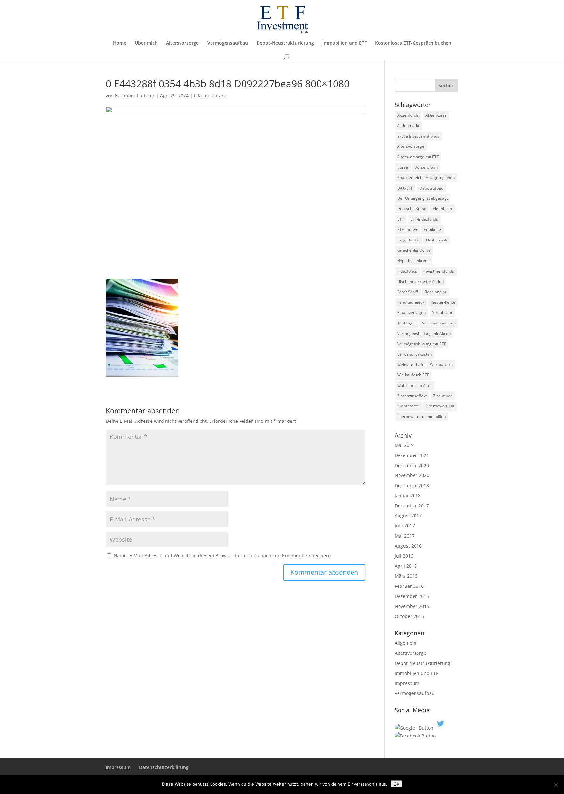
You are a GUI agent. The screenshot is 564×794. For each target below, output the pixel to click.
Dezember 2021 (412, 455)
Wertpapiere (441, 364)
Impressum (407, 683)
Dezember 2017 (412, 506)
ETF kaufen (407, 229)
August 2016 (408, 546)
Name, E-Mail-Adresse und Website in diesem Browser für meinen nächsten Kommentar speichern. (223, 556)
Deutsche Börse (411, 208)
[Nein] (556, 785)
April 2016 (406, 566)
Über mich (146, 43)
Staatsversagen (411, 312)
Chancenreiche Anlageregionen (426, 177)
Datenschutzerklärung (164, 767)
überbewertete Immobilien (421, 416)
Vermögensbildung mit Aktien (424, 333)
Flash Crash (436, 240)
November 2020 (412, 475)
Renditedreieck (410, 302)
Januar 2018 (408, 495)
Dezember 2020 (412, 465)
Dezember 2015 (412, 596)
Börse (402, 167)
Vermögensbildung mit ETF (421, 344)
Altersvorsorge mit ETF (418, 156)
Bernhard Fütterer (135, 95)
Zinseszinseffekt (412, 396)
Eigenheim (442, 208)
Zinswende (443, 396)
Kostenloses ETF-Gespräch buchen (413, 43)
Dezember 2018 (412, 485)
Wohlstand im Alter (414, 385)
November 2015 (412, 606)
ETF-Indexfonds (424, 219)
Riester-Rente (443, 302)
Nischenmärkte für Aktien (420, 281)
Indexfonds (407, 271)
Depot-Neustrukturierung (285, 43)
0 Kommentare (210, 95)
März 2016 (406, 576)
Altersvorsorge (182, 43)
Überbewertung (440, 406)
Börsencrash (426, 167)
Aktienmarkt (408, 125)
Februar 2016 (409, 586)
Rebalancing (436, 292)
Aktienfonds (408, 115)
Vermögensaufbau (227, 43)
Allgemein (405, 643)
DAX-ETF (405, 188)
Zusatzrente (408, 406)
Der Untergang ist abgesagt (422, 198)
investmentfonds (439, 271)
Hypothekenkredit (413, 260)
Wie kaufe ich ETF (413, 375)
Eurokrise (432, 229)
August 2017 (408, 515)
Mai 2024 (405, 445)
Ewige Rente (408, 240)
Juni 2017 (405, 525)
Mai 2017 (405, 536)
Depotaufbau (431, 188)
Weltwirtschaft (410, 364)
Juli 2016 (404, 556)
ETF (400, 219)
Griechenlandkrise (414, 250)
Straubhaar (442, 312)
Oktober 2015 (409, 616)
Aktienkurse (436, 115)
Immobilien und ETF (344, 43)
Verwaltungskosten (414, 354)
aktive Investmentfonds (418, 136)
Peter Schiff (407, 292)
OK (396, 783)
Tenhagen (406, 323)
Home (119, 43)
